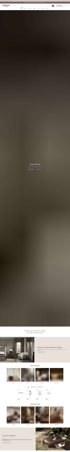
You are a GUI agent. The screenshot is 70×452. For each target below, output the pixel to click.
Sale (28, 386)
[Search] (53, 6)
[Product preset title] (20, 393)
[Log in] (66, 6)
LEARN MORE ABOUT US (7, 442)
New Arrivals (40, 386)
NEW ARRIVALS (39, 169)
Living (7, 0)
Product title (19, 398)
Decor (1, 0)
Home (4, 0)
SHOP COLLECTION (31, 169)
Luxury (11, 0)
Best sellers (33, 386)
